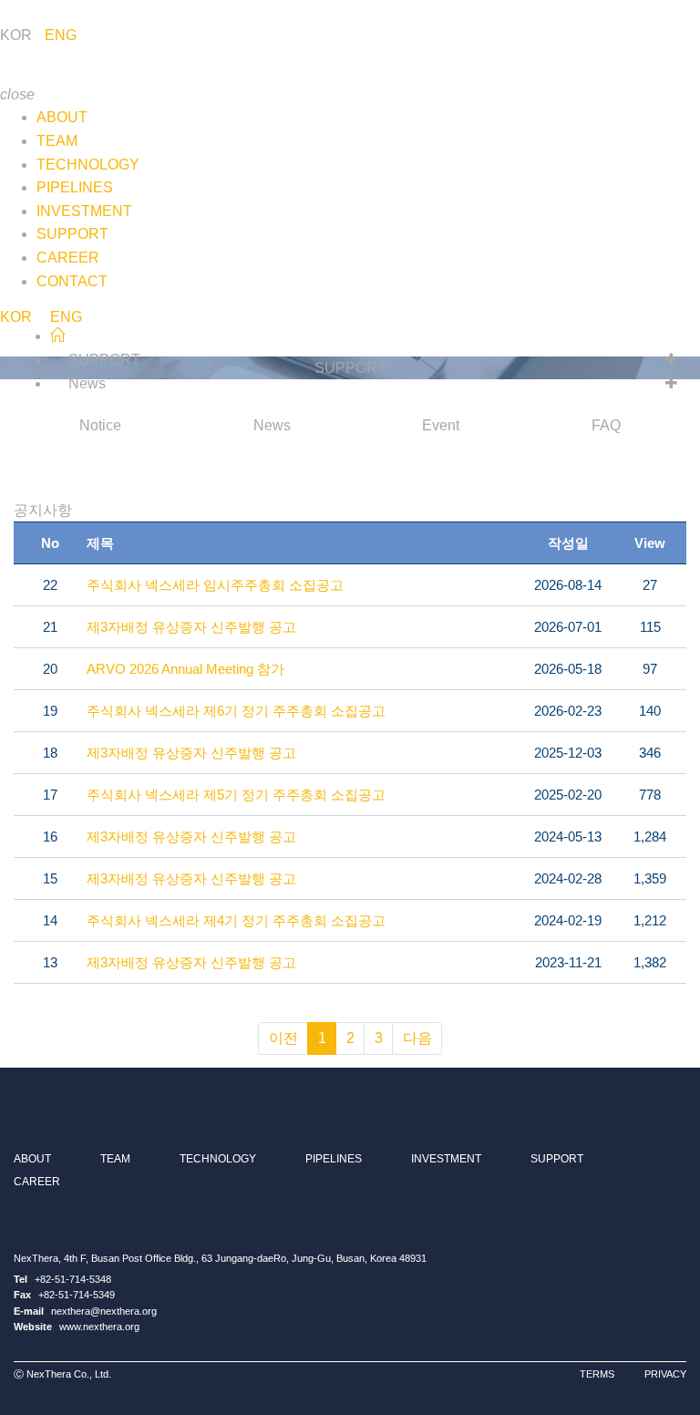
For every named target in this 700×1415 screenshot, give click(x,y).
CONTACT (72, 281)
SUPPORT (72, 234)
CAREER (67, 257)
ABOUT (62, 117)
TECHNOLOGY (87, 164)
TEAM (56, 141)
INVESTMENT (84, 211)
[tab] (101, 426)
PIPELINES (74, 187)
